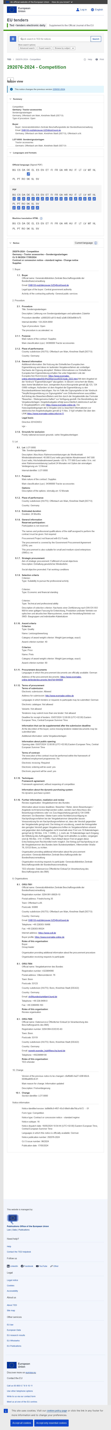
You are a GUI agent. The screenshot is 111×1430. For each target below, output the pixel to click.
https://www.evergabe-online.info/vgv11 (45, 413)
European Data (14, 1330)
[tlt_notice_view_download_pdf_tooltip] (14, 199)
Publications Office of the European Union (28, 1226)
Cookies (10, 1285)
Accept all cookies (21, 1423)
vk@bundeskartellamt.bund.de (42, 996)
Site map (11, 1310)
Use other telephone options (20, 1391)
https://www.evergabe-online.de (49, 937)
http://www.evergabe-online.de (59, 695)
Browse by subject (63, 48)
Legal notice (12, 1280)
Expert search (45, 48)
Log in (83, 9)
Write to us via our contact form (21, 1396)
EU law (10, 1325)
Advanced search (27, 48)
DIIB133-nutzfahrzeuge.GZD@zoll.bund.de (41, 130)
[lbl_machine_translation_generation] (41, 218)
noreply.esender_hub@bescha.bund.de (46, 1050)
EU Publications (14, 1346)
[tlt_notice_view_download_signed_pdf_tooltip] (28, 174)
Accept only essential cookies (51, 1423)
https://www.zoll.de (47, 933)
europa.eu (31, 1372)
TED (9, 59)
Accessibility (12, 1291)
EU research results (16, 1335)
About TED (12, 1305)
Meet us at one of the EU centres (22, 1402)
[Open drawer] (10, 80)
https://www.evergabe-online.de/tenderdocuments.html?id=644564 (52, 678)
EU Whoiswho (13, 1340)
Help (9, 1246)
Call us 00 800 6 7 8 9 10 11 (20, 1386)
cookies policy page (57, 1410)
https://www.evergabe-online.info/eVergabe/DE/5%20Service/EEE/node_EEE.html (50, 377)
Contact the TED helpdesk (19, 1252)
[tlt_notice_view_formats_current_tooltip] (95, 243)
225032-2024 (59, 89)
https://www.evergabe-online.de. (61, 405)
